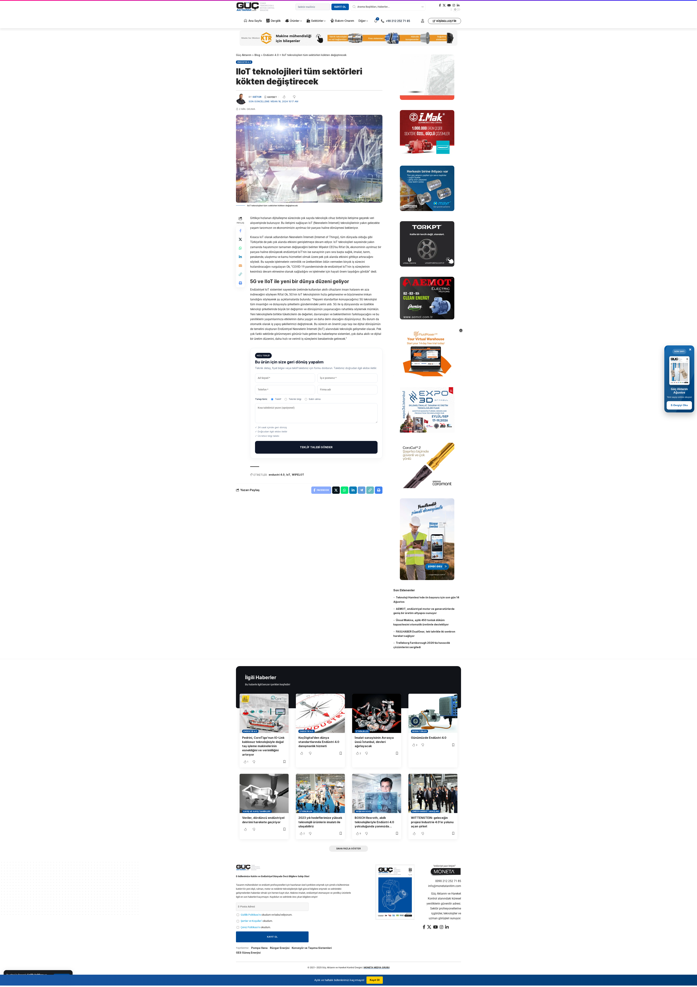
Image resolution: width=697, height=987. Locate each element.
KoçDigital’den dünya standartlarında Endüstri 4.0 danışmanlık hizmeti (318, 742)
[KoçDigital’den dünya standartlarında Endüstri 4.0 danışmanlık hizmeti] (320, 713)
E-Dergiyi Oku (679, 405)
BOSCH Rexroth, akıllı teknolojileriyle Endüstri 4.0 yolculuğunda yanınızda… (374, 822)
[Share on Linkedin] (240, 256)
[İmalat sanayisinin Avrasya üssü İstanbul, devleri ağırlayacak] (376, 713)
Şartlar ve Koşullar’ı (251, 921)
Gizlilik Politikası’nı (251, 914)
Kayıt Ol (340, 6)
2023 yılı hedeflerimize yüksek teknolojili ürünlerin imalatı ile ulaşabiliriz (320, 822)
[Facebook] (440, 5)
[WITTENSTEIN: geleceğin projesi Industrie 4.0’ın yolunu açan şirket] (432, 793)
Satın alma (315, 399)
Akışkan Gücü (363, 811)
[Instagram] (454, 5)
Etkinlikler (362, 731)
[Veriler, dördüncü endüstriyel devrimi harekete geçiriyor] (264, 793)
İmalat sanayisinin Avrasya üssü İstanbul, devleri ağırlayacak (374, 742)
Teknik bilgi (295, 399)
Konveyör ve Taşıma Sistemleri (312, 947)
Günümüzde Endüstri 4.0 (428, 737)
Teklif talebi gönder (316, 447)
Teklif (278, 399)
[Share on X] (240, 239)
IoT (288, 474)
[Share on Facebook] (240, 230)
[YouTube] (449, 5)
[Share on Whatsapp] (240, 248)
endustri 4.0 (277, 474)
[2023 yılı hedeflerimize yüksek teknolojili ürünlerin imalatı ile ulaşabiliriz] (320, 793)
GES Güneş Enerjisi (248, 952)
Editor (257, 97)
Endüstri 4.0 (244, 62)
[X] (444, 5)
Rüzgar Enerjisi (280, 947)
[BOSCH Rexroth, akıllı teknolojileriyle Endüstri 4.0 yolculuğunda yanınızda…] (376, 793)
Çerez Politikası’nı (250, 927)
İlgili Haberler (260, 677)
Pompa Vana (259, 947)
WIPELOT (298, 474)
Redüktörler (419, 731)
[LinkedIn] (458, 5)
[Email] (240, 265)
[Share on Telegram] (361, 490)
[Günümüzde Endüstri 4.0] (432, 713)
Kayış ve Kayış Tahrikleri (256, 811)
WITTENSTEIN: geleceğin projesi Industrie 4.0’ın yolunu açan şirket (432, 822)
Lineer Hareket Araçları (425, 811)
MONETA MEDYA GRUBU (377, 967)
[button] (422, 21)
